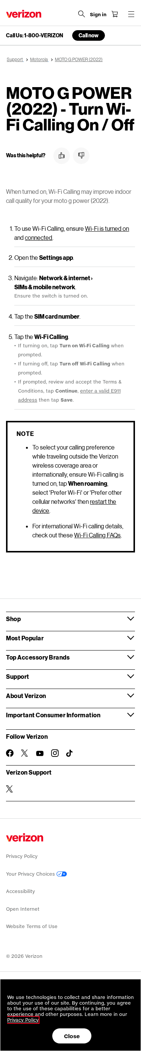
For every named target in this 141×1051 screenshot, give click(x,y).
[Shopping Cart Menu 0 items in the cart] (114, 14)
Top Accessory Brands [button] (38, 657)
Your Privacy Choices (31, 874)
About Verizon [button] (26, 695)
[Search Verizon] (81, 14)
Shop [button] (13, 618)
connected (38, 237)
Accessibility (20, 891)
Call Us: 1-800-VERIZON (34, 35)
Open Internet (22, 909)
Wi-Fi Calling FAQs (97, 535)
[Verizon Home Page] (23, 14)
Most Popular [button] (25, 637)
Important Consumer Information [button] (53, 714)
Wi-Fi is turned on (107, 228)
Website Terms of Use (32, 926)
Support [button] (17, 676)
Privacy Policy (22, 856)
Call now (89, 35)
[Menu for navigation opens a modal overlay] (131, 14)
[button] (61, 155)
